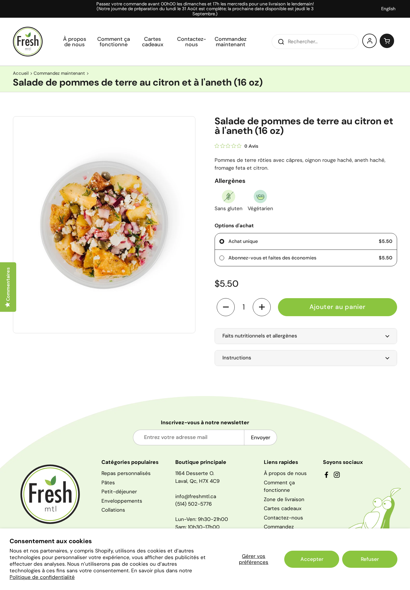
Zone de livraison (284, 499)
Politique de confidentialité (42, 577)
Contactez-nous (283, 517)
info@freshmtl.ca (195, 496)
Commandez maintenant (59, 73)
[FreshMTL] (28, 41)
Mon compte (370, 41)
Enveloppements (121, 501)
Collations (113, 510)
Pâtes (108, 482)
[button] (387, 41)
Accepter (311, 559)
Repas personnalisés (126, 473)
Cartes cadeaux (282, 508)
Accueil (21, 73)
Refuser (370, 559)
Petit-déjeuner (119, 491)
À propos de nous (285, 473)
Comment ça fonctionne (279, 486)
